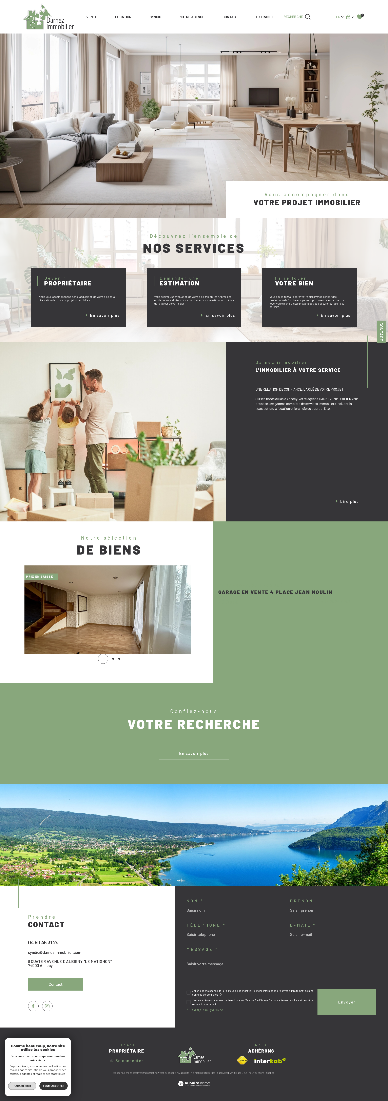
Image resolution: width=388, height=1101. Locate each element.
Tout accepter (53, 1086)
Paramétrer (22, 1086)
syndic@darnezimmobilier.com (54, 952)
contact (230, 17)
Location (123, 17)
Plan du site (183, 1073)
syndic (155, 17)
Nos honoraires (219, 1073)
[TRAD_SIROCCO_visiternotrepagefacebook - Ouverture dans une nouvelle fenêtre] (33, 1006)
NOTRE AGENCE (191, 17)
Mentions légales (200, 1073)
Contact (381, 332)
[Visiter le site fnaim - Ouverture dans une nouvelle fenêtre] (242, 1060)
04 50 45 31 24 (43, 942)
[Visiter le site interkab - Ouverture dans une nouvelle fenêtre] (270, 1060)
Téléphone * (206, 925)
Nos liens (242, 1073)
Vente (91, 17)
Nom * (195, 901)
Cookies (270, 1073)
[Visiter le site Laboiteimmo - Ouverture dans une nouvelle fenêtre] (194, 1088)
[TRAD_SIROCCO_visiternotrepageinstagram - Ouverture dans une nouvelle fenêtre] (47, 1006)
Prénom (301, 901)
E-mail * (303, 925)
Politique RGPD (256, 1073)
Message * (202, 949)
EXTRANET (265, 17)
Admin (233, 1073)
